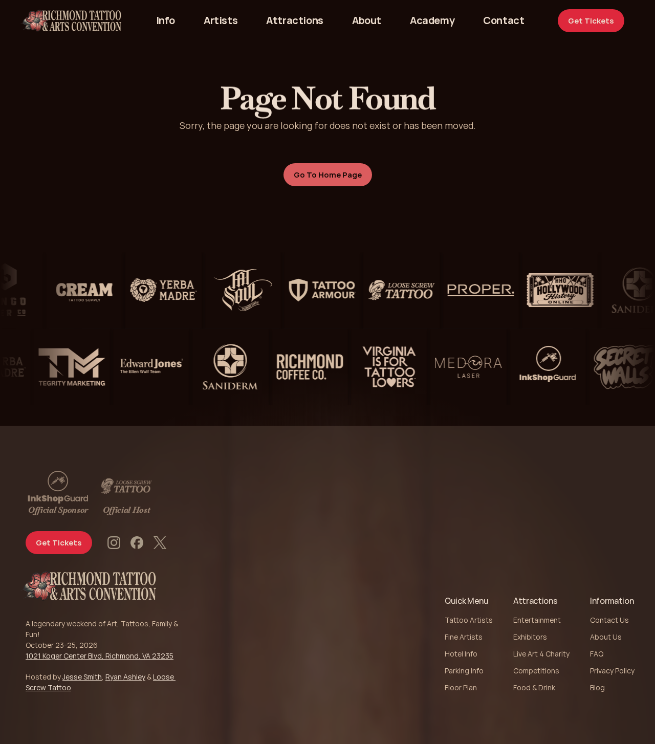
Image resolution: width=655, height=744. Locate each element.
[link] (503, 20)
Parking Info (464, 670)
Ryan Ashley (125, 677)
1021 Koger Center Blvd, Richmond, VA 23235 (99, 656)
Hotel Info (461, 654)
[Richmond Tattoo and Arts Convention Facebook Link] (136, 542)
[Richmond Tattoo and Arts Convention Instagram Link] (113, 542)
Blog (597, 687)
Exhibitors (530, 637)
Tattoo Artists (469, 620)
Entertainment (537, 620)
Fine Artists (464, 637)
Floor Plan (461, 687)
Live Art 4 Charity (541, 654)
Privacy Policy (612, 670)
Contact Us (609, 620)
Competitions (536, 670)
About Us (606, 637)
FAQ (596, 654)
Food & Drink (534, 687)
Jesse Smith (82, 677)
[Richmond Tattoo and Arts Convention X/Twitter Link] (160, 542)
